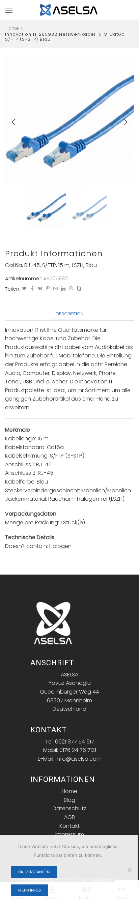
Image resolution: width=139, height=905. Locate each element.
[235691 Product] (46, 207)
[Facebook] (32, 289)
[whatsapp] (71, 289)
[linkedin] (63, 289)
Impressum (69, 834)
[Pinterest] (48, 289)
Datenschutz (69, 808)
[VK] (40, 289)
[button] (13, 122)
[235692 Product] (89, 208)
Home (12, 28)
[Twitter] (24, 289)
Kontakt (69, 826)
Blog (69, 800)
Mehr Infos (29, 890)
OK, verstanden (34, 872)
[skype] (78, 289)
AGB (69, 817)
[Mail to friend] (55, 289)
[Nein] (129, 870)
